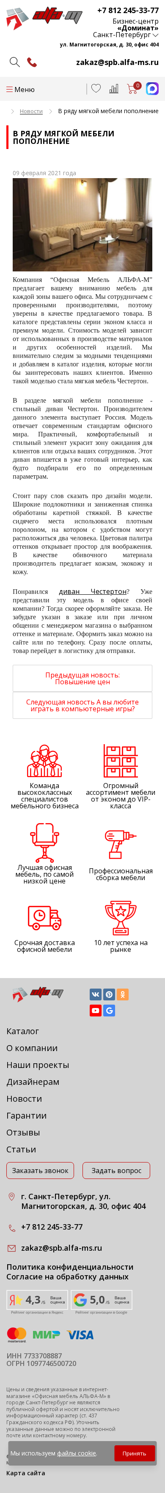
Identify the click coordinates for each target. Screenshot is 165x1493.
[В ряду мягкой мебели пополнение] (82, 225)
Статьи (21, 1149)
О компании (32, 1048)
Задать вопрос (116, 1170)
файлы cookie (76, 1453)
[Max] (148, 92)
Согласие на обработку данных (67, 1277)
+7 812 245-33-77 (128, 10)
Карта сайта (25, 1473)
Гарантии (26, 1115)
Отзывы (23, 1132)
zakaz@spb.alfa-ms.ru (117, 62)
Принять (134, 1453)
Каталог (22, 1031)
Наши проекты (37, 1064)
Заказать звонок (40, 1170)
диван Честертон (92, 591)
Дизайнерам (32, 1081)
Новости (24, 1098)
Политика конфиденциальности (70, 1267)
